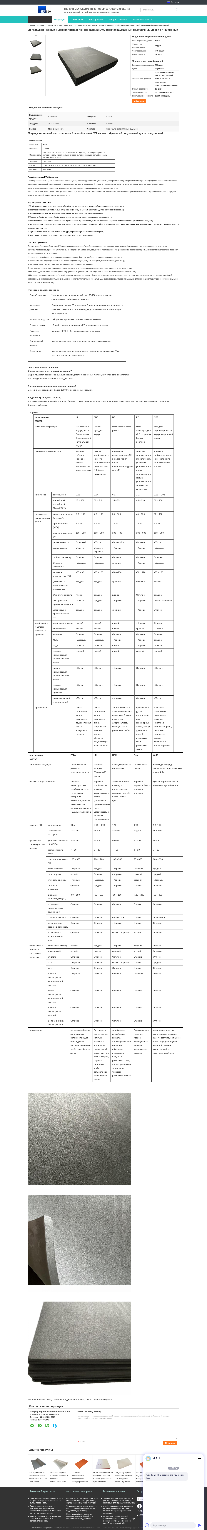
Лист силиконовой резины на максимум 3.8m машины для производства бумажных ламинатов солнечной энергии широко (45, 1509)
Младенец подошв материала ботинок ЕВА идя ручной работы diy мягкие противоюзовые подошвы (123, 1480)
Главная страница (36, 25)
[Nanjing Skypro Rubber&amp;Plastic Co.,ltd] (44, 9)
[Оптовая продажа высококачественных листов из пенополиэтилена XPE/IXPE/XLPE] (60, 1463)
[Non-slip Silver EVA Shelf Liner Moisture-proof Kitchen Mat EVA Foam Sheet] (38, 1463)
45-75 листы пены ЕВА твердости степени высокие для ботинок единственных (103, 1477)
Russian (174, 2)
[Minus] (199, 1458)
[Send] (199, 1525)
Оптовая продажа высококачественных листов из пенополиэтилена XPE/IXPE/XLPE (59, 1479)
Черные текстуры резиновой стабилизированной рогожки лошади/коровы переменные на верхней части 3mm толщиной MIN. (119, 1519)
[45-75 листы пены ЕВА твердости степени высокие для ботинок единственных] (103, 1463)
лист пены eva (65, 25)
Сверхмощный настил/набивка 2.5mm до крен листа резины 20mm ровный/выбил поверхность (46, 1500)
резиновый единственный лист (69, 1399)
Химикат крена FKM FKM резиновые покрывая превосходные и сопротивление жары (45, 1518)
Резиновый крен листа (42, 1491)
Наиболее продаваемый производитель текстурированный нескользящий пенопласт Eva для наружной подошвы (80, 1482)
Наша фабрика (96, 19)
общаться (139, 101)
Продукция (59, 19)
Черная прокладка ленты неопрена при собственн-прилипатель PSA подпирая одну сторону (81, 1508)
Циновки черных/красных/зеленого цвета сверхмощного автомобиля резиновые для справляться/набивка (119, 1500)
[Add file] (147, 1525)
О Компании (77, 19)
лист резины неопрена (79, 1491)
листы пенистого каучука (99, 1399)
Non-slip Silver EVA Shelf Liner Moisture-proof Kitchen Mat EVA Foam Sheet (38, 1477)
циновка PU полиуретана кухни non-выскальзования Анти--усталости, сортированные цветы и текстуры (82, 1500)
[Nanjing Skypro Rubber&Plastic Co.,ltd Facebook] (140, 1507)
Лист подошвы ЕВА (41, 1399)
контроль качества (118, 19)
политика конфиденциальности (45, 1528)
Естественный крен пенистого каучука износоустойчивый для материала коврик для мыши (79, 1516)
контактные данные (142, 19)
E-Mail (141, 1511)
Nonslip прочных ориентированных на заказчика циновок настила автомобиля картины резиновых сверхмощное (118, 1509)
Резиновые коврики (114, 1491)
